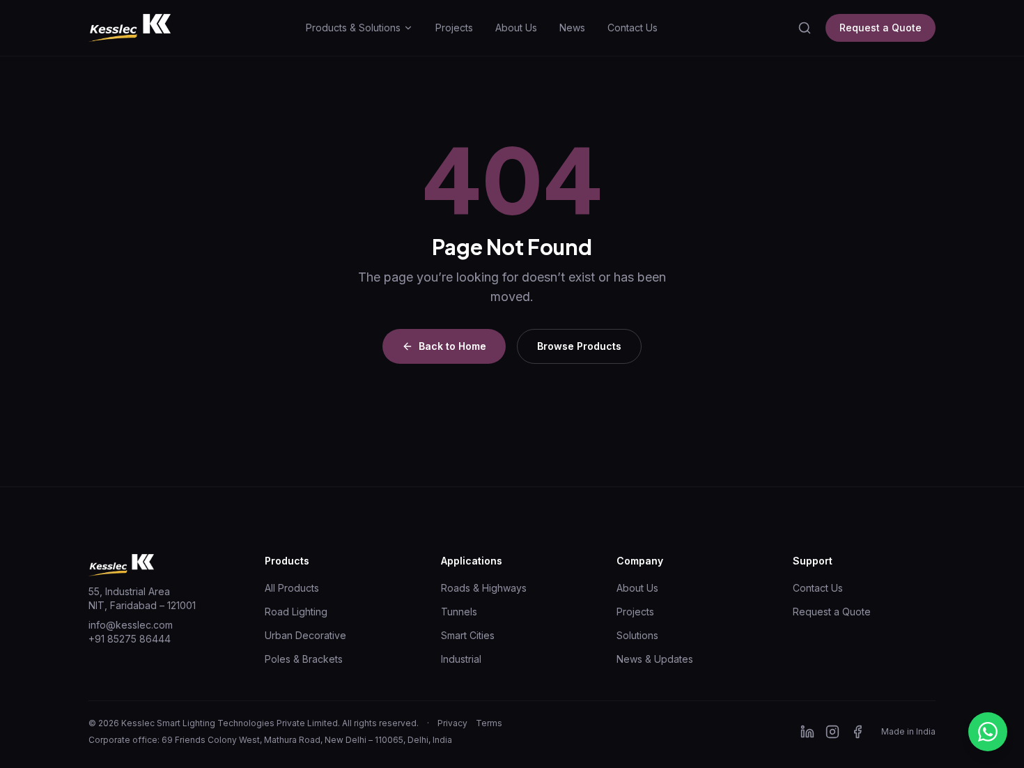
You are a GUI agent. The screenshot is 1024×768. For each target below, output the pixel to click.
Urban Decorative (305, 635)
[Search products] (804, 27)
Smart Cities (468, 635)
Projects (454, 27)
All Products (292, 588)
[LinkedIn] (807, 732)
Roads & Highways (484, 588)
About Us (516, 27)
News (572, 27)
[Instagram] (832, 732)
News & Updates (654, 659)
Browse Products (579, 346)
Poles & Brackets (304, 659)
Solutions (637, 635)
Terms (489, 723)
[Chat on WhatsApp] (987, 731)
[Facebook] (857, 732)
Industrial (461, 659)
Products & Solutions (353, 27)
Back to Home (452, 346)
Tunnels (459, 611)
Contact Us (632, 27)
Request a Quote (880, 27)
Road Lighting (296, 611)
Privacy (452, 723)
